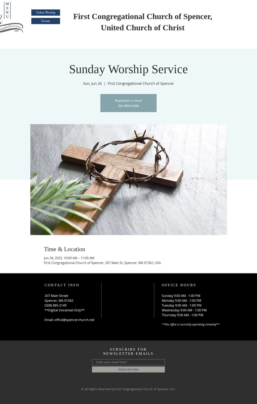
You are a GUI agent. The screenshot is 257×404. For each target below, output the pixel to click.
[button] (7, 10)
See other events (128, 105)
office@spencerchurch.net (74, 320)
